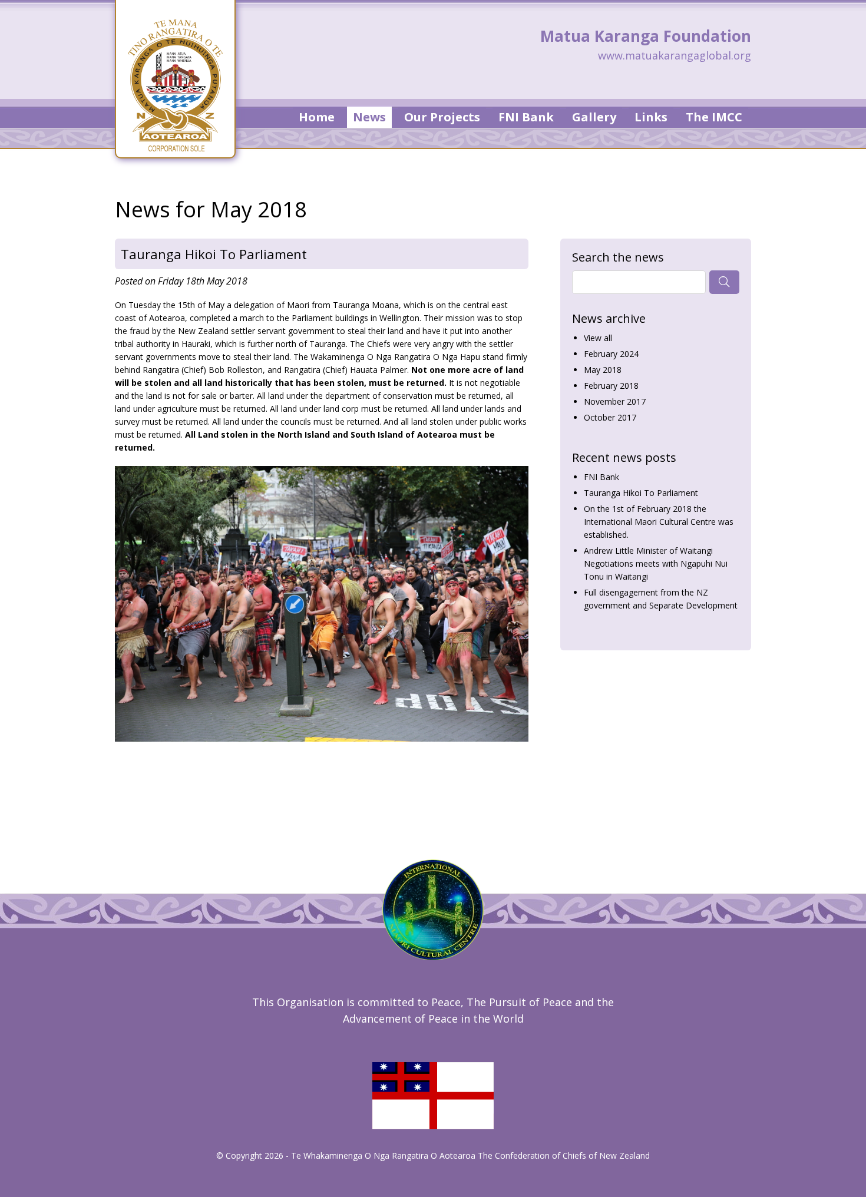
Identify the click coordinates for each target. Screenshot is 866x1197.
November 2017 (615, 401)
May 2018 (603, 369)
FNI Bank (526, 117)
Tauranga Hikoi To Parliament (214, 254)
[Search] (724, 282)
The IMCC (714, 117)
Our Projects (442, 117)
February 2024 (611, 353)
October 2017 (610, 417)
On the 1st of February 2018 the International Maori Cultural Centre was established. (658, 521)
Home (317, 117)
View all (598, 337)
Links (650, 117)
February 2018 (611, 385)
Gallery (594, 117)
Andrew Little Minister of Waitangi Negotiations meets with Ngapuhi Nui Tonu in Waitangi (656, 563)
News (369, 117)
